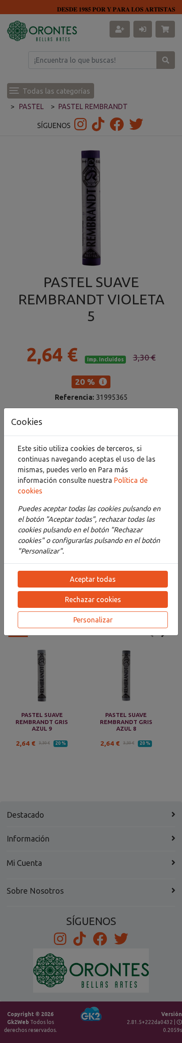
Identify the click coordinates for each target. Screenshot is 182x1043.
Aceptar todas (93, 579)
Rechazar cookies (93, 599)
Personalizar (93, 620)
